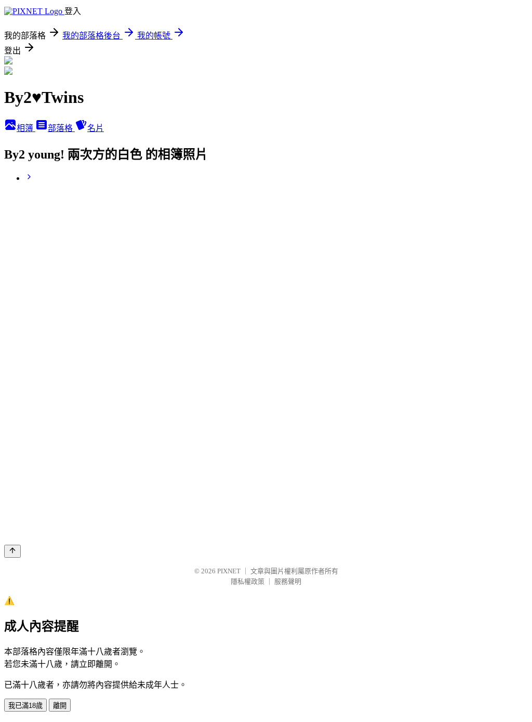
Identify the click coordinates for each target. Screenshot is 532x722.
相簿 (26, 128)
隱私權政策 (247, 581)
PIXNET (229, 571)
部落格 (61, 128)
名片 (95, 128)
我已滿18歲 (25, 706)
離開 (59, 706)
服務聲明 (287, 581)
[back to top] (12, 551)
